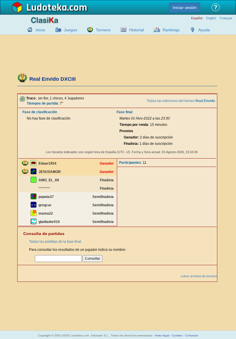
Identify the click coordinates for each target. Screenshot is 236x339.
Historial (136, 30)
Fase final (124, 112)
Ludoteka (46, 8)
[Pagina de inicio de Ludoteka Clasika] (28, 29)
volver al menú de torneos (199, 276)
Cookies (177, 335)
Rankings (171, 30)
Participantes (130, 163)
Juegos (70, 30)
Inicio (40, 30)
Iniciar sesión (185, 7)
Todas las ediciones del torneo (181, 101)
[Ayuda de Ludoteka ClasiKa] (191, 29)
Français (226, 18)
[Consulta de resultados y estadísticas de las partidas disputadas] (122, 29)
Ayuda (204, 30)
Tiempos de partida (42, 103)
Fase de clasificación (39, 112)
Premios (126, 131)
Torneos (103, 30)
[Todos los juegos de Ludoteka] (57, 29)
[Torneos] (88, 29)
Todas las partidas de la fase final (55, 242)
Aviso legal (162, 335)
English (211, 18)
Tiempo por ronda (133, 125)
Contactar (191, 335)
